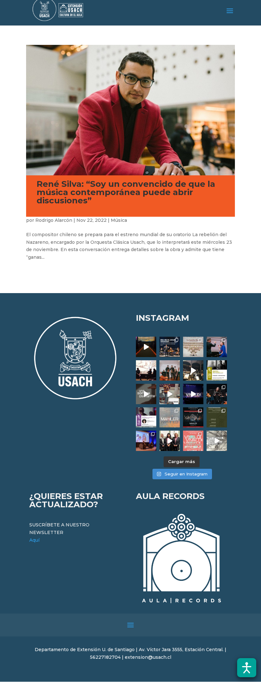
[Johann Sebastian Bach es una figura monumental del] (169, 347)
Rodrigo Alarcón (53, 220)
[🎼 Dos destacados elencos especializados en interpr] (193, 441)
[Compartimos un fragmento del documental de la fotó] (146, 394)
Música (119, 220)
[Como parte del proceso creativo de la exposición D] (217, 441)
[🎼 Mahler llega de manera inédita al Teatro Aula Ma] (169, 394)
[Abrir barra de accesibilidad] (246, 667)
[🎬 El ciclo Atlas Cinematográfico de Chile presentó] (146, 441)
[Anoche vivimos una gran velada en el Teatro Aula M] (217, 394)
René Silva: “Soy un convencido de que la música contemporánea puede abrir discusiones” (126, 192)
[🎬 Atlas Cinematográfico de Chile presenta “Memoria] (217, 370)
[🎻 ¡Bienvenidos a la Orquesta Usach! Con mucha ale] (169, 370)
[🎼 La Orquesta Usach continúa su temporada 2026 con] (193, 417)
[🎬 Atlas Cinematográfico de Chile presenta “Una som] (146, 417)
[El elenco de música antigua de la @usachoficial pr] (193, 347)
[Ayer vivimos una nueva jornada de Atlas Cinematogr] (146, 347)
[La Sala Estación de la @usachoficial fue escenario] (146, 370)
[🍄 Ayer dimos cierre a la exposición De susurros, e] (169, 441)
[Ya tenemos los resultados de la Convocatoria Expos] (217, 417)
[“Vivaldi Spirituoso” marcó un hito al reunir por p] (193, 394)
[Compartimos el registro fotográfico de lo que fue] (217, 347)
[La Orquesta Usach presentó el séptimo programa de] (193, 370)
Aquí (34, 540)
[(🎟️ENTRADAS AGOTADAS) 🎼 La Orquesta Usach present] (169, 417)
